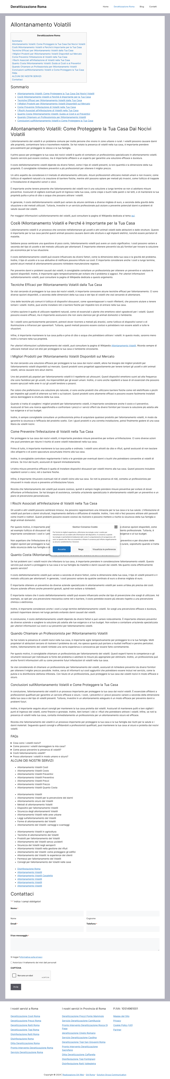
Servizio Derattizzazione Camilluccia (81, 1020)
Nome (13, 918)
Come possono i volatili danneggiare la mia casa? (39, 746)
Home (106, 6)
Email (14, 923)
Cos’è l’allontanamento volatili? (29, 753)
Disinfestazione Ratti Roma (25, 1034)
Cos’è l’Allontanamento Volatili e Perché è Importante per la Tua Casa (47, 47)
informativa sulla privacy (31, 957)
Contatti (153, 6)
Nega (80, 549)
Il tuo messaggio (20, 935)
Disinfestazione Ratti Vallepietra (79, 1063)
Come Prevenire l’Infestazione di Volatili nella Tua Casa (39, 57)
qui (133, 215)
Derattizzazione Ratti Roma (25, 1025)
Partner (117, 1029)
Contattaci (17, 79)
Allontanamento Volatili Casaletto (35, 875)
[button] (116, 527)
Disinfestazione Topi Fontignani (78, 1059)
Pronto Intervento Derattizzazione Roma (32, 1047)
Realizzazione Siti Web (73, 1074)
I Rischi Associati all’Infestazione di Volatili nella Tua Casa (41, 60)
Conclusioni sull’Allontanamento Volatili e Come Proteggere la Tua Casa (48, 70)
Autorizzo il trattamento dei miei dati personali (34, 962)
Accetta (62, 549)
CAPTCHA (16, 968)
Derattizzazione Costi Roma (25, 1016)
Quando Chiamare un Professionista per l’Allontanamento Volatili (44, 66)
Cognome (91, 918)
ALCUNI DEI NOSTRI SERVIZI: (27, 76)
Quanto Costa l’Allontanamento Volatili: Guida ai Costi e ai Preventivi (46, 63)
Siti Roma (90, 1074)
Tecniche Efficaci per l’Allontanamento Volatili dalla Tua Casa (42, 50)
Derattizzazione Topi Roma (25, 1029)
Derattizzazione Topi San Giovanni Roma (83, 1042)
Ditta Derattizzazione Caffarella (78, 1054)
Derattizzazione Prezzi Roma (26, 1020)
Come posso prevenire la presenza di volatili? (37, 749)
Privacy (117, 1020)
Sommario (17, 41)
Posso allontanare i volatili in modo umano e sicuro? (40, 756)
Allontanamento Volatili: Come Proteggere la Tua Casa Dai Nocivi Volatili (48, 44)
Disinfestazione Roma (29, 869)
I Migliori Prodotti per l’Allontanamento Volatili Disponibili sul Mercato (47, 53)
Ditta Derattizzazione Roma (25, 1043)
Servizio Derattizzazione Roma (27, 1052)
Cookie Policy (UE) (123, 1025)
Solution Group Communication (111, 1074)
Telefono (91, 923)
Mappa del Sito (121, 1016)
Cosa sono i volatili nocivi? (27, 743)
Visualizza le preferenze (104, 549)
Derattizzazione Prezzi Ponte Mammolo (83, 1016)
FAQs (14, 73)
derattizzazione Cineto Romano (78, 1033)
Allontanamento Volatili (123, 345)
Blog (142, 6)
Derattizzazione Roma (28, 7)
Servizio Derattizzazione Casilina (79, 1037)
